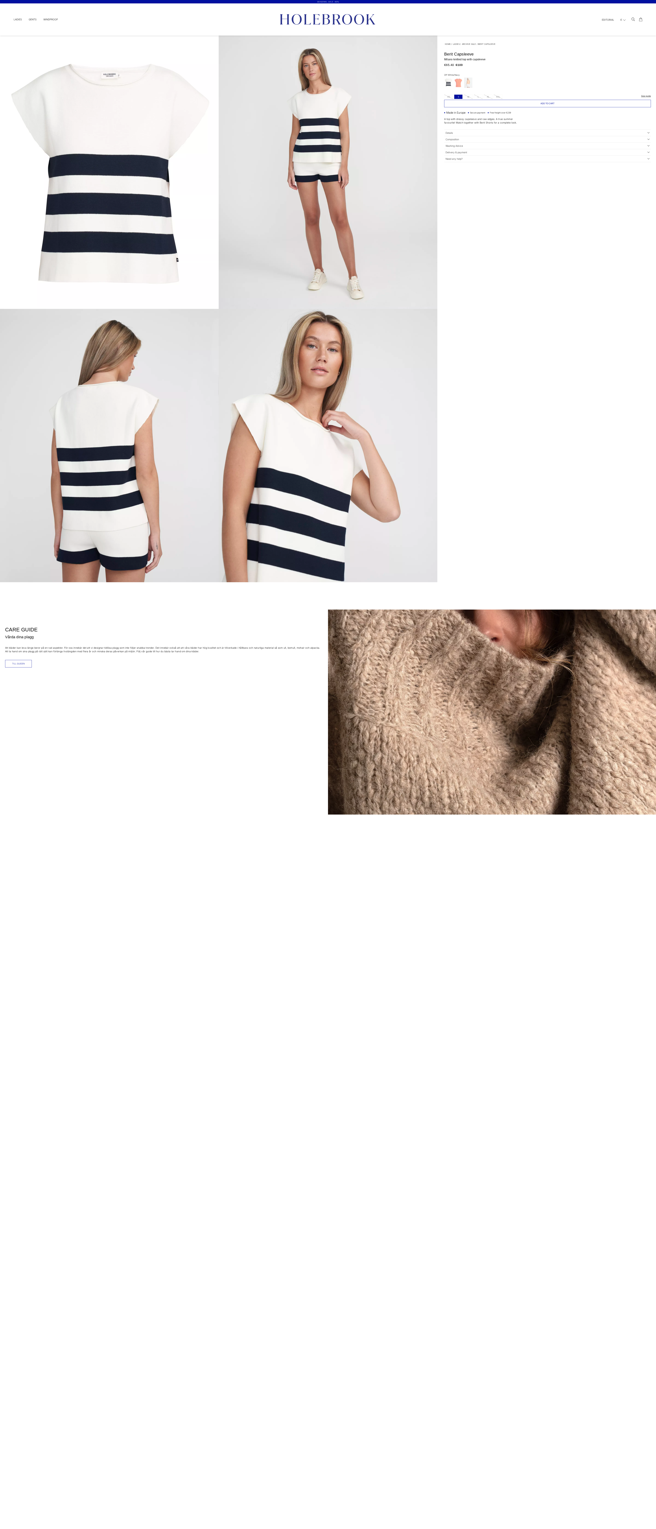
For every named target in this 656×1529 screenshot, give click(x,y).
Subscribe (361, 796)
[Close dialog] (391, 717)
